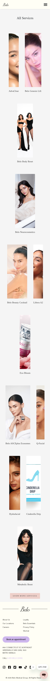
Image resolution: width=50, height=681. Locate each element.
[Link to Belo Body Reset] (25, 130)
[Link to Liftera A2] (38, 272)
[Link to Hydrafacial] (14, 483)
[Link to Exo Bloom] (25, 342)
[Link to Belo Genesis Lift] (33, 60)
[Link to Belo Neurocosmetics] (25, 201)
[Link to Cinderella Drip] (33, 483)
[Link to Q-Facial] (40, 412)
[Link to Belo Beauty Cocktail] (17, 272)
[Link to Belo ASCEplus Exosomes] (18, 412)
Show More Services (25, 596)
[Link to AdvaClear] (14, 60)
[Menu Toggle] (45, 4)
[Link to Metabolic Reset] (25, 553)
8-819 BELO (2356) (15, 658)
